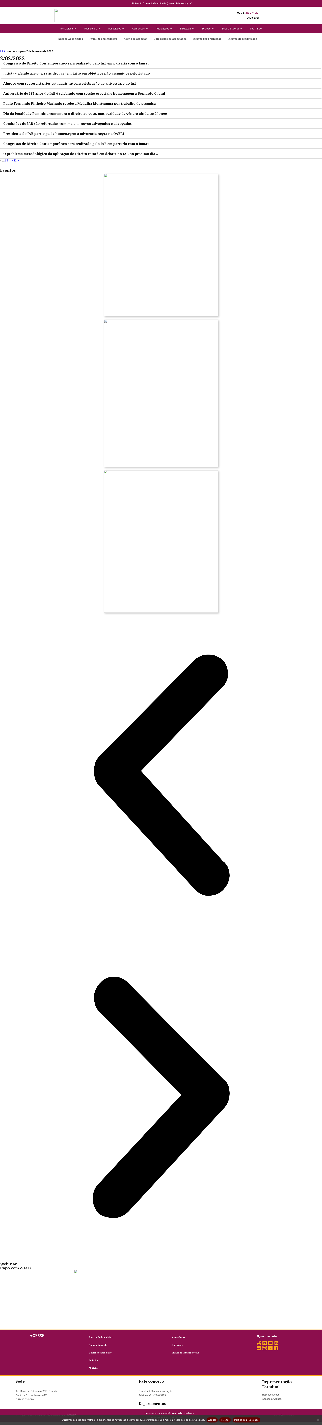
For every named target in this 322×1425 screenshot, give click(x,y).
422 (14, 160)
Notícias (93, 1368)
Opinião (93, 1360)
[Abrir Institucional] (75, 29)
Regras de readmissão (242, 39)
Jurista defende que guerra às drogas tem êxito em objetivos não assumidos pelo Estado (76, 73)
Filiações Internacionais (185, 1352)
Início (3, 51)
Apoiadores (178, 1337)
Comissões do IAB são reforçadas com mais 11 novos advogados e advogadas (67, 123)
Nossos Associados (70, 39)
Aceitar (212, 1419)
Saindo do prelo (98, 1344)
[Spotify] (264, 1348)
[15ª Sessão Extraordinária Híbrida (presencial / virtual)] (191, 3)
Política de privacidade (246, 1419)
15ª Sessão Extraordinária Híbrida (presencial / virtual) (159, 3)
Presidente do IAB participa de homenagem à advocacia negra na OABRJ (63, 133)
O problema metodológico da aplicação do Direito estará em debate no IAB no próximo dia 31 (81, 153)
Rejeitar (225, 1419)
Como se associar (135, 39)
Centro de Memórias (101, 1337)
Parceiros (177, 1344)
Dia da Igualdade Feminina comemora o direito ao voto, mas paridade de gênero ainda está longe (85, 113)
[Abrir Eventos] (212, 29)
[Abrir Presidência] (99, 29)
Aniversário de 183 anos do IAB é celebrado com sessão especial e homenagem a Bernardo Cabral (84, 93)
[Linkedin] (276, 1343)
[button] (161, 775)
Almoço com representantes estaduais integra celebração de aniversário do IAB (70, 83)
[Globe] (259, 1343)
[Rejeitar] (317, 1420)
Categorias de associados (170, 39)
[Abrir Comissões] (147, 29)
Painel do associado (100, 1352)
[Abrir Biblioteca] (193, 29)
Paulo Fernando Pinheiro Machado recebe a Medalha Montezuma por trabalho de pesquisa (79, 103)
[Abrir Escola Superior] (241, 29)
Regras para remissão (207, 39)
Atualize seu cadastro (104, 39)
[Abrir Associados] (123, 29)
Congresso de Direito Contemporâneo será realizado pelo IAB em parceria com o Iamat (76, 63)
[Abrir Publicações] (171, 29)
